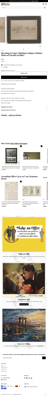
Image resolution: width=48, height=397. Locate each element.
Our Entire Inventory (19, 143)
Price (2, 59)
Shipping (3, 70)
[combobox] (24, 7)
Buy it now (24, 77)
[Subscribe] (44, 358)
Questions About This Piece (8, 110)
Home (2, 50)
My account (4, 371)
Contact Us (3, 369)
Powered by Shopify (16, 394)
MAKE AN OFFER (34, 1)
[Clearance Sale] (24, 280)
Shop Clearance (24, 304)
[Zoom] (40, 46)
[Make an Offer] (24, 234)
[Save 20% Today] (24, 325)
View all (45, 177)
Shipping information (6, 107)
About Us (3, 366)
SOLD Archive (4, 367)
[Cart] (43, 4)
